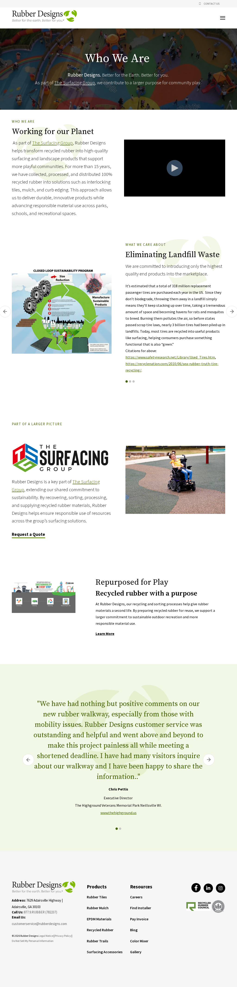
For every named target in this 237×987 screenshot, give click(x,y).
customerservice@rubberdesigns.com (39, 923)
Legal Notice (46, 935)
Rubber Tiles (97, 897)
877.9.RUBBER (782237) (40, 912)
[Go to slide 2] (130, 381)
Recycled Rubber (100, 930)
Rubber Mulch (98, 908)
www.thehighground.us (118, 812)
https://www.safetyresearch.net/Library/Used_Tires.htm (170, 357)
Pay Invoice (139, 919)
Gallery (135, 952)
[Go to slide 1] (126, 381)
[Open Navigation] (222, 18)
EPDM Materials (99, 919)
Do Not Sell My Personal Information (32, 941)
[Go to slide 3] (133, 381)
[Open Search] (200, 3)
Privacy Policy (63, 935)
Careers (136, 897)
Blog (133, 930)
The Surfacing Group (74, 82)
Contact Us (211, 3)
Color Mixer (139, 941)
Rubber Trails (97, 941)
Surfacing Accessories (104, 952)
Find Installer (140, 908)
